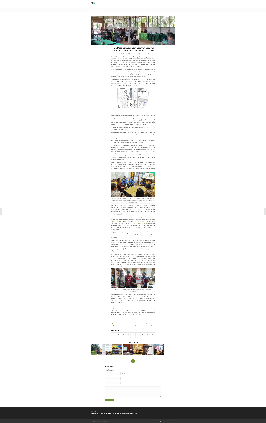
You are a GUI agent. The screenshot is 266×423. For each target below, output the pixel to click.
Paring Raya (121, 325)
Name (123, 373)
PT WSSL (141, 325)
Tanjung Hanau (151, 325)
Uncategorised (139, 53)
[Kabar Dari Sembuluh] (148, 349)
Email (123, 378)
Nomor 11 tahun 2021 (117, 221)
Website (123, 382)
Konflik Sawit (143, 323)
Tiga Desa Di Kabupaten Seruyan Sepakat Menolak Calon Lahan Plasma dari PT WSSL (133, 49)
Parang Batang (114, 325)
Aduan (144, 10)
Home (141, 10)
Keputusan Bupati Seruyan (134, 323)
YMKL (112, 327)
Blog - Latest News (96, 10)
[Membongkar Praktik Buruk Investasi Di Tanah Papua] (159, 349)
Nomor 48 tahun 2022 (139, 223)
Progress (136, 325)
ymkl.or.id (147, 53)
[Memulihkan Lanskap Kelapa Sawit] (107, 349)
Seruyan (145, 325)
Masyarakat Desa (151, 323)
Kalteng (125, 323)
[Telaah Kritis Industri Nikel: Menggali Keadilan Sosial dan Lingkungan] (265, 211)
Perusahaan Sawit (129, 325)
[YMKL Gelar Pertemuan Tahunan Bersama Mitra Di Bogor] (138, 349)
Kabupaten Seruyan (118, 323)
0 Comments (128, 53)
